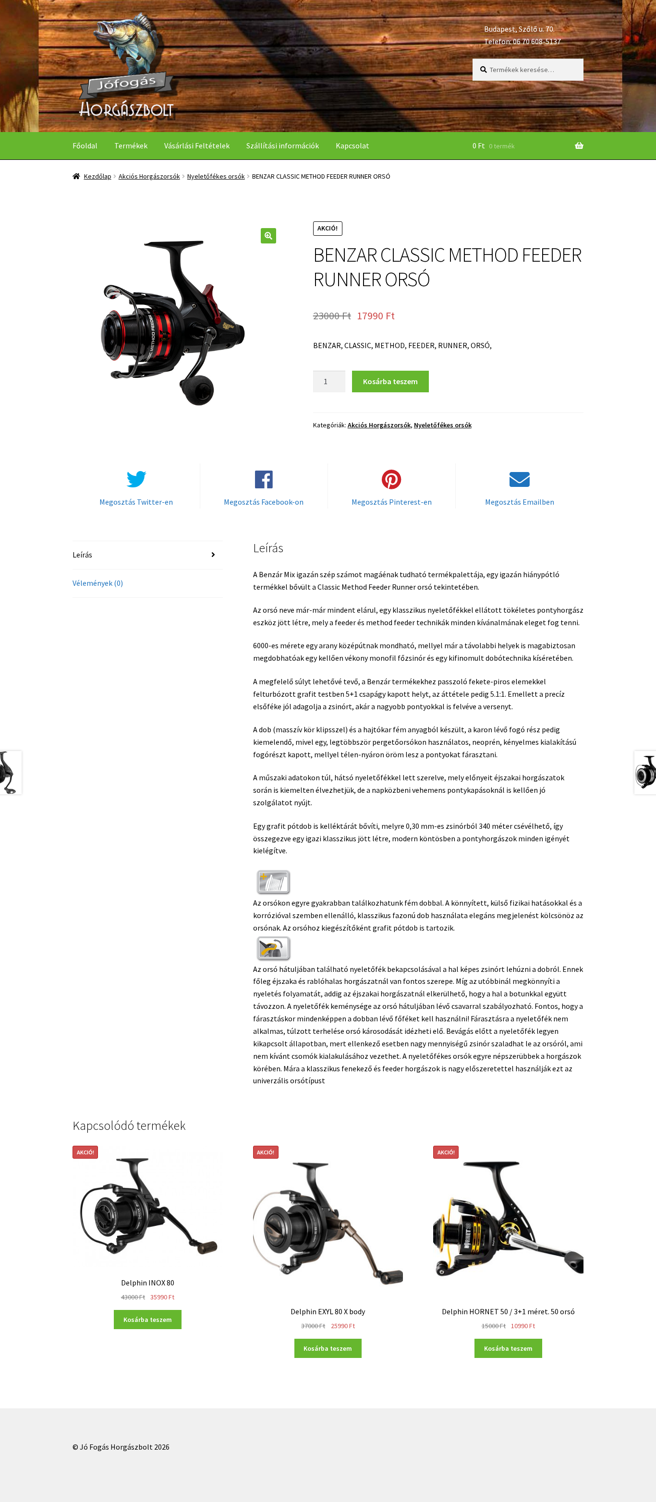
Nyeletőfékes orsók (216, 176)
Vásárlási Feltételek (197, 145)
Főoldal (85, 145)
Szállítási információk (282, 145)
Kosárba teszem (390, 381)
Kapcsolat (352, 145)
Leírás (82, 554)
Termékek (130, 145)
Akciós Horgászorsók (149, 176)
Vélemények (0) (98, 583)
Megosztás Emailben (519, 502)
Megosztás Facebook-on (264, 502)
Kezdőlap (97, 176)
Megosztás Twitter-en (136, 502)
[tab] (148, 555)
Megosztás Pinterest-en (392, 502)
